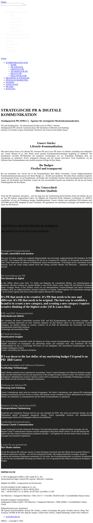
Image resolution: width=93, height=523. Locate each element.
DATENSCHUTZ (13, 517)
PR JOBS (9, 47)
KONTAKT (10, 51)
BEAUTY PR (14, 28)
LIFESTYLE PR (15, 22)
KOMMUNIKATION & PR (17, 12)
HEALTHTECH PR (16, 31)
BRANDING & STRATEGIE (17, 34)
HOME (12, 15)
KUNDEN (9, 41)
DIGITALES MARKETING (17, 38)
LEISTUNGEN (11, 44)
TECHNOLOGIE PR (17, 25)
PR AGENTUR (15, 18)
